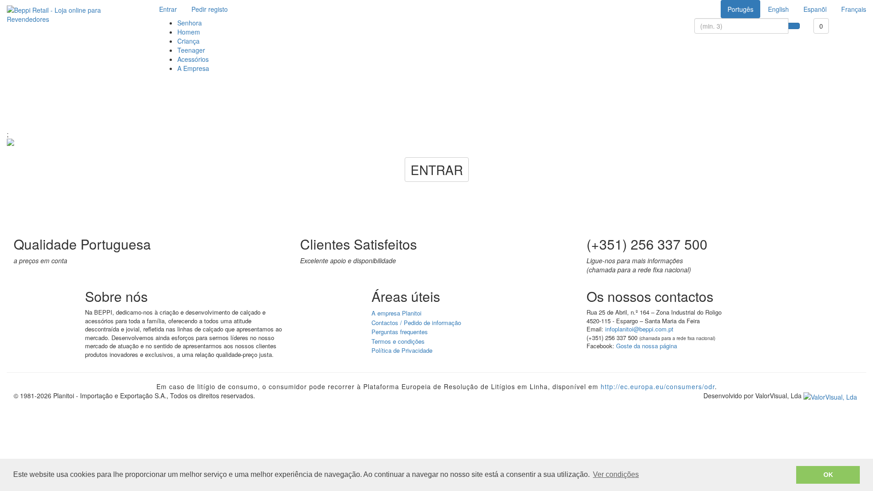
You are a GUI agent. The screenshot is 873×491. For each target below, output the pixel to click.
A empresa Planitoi (396, 313)
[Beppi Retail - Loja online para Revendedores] (73, 14)
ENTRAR (437, 169)
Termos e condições (398, 341)
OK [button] (828, 474)
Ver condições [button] (616, 474)
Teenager (191, 50)
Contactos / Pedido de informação (416, 322)
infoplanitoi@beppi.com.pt (639, 329)
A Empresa (193, 68)
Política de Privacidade (401, 350)
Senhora (189, 22)
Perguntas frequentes (399, 331)
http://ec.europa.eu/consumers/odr (658, 386)
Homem (188, 31)
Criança (188, 40)
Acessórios (193, 59)
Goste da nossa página (646, 345)
